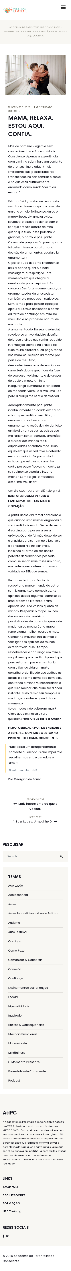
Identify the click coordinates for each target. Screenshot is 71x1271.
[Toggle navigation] (63, 7)
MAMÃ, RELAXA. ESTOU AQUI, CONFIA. (30, 125)
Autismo (14, 923)
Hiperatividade (18, 1006)
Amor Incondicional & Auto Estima (33, 913)
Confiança (15, 978)
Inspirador (15, 1015)
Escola (13, 997)
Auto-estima (17, 932)
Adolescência (18, 895)
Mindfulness (16, 1053)
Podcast (14, 1080)
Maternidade (17, 1043)
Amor (12, 904)
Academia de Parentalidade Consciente (34, 27)
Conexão (14, 969)
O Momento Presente (24, 1062)
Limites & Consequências (26, 1025)
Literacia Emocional (22, 1034)
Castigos (14, 941)
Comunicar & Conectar (25, 960)
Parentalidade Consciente (21, 31)
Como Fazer (17, 950)
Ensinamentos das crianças (28, 988)
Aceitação (15, 885)
